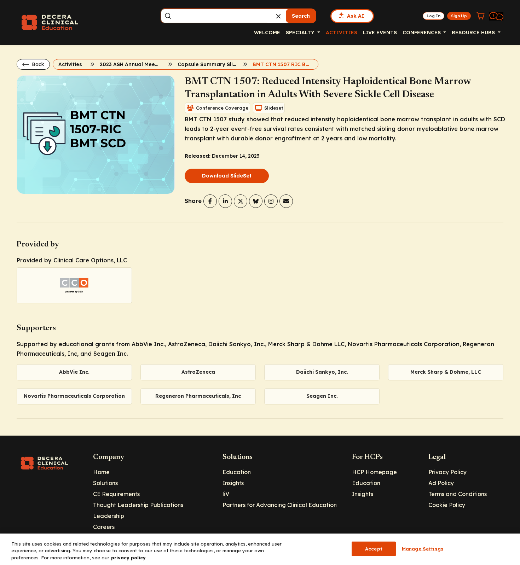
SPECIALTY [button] (301, 32)
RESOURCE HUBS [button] (474, 32)
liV (226, 493)
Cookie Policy (446, 504)
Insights (233, 483)
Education (237, 472)
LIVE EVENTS (380, 32)
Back (37, 64)
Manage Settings (422, 548)
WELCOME (267, 32)
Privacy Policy (447, 472)
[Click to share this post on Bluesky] (255, 201)
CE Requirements (116, 493)
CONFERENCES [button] (422, 32)
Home (101, 472)
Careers (104, 526)
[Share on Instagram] (271, 201)
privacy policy (128, 557)
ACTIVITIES (341, 32)
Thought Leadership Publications (138, 504)
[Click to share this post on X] (240, 201)
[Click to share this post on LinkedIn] (225, 201)
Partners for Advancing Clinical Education (280, 504)
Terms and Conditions (457, 493)
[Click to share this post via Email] (286, 201)
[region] (260, 549)
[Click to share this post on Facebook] (210, 201)
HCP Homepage (374, 472)
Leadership (108, 515)
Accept (373, 548)
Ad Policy (441, 483)
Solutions (105, 483)
